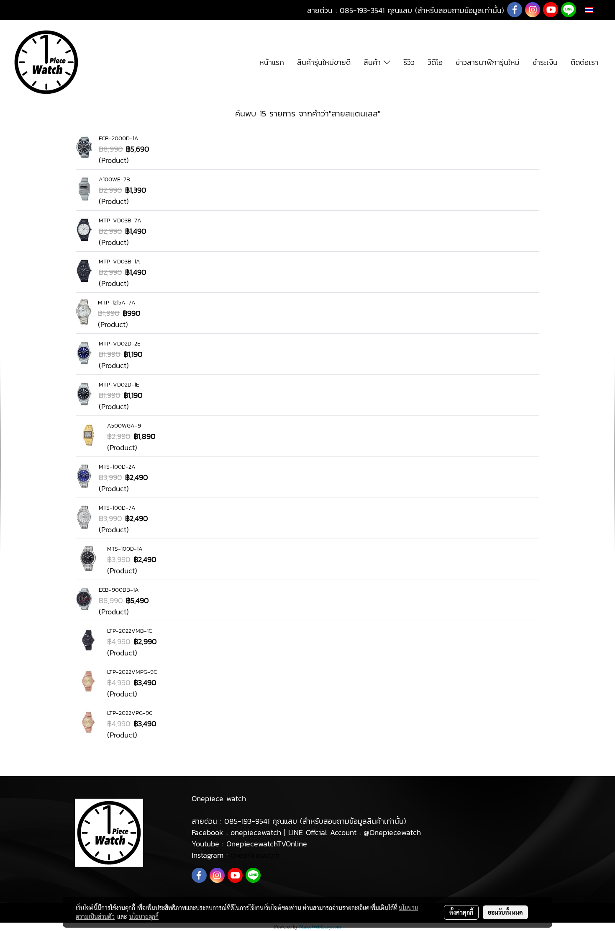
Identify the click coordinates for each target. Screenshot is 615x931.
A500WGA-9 (124, 425)
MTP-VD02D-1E (119, 384)
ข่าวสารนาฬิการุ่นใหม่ (488, 62)
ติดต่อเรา (584, 62)
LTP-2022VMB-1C (129, 631)
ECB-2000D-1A (118, 138)
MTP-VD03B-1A (119, 261)
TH (597, 9)
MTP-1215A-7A (117, 302)
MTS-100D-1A (125, 548)
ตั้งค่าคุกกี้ (461, 912)
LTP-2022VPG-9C (129, 713)
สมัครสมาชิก (65, 10)
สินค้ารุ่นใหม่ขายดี (324, 62)
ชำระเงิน (545, 62)
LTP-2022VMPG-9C (132, 672)
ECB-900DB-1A (119, 589)
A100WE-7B (114, 179)
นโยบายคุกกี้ (144, 916)
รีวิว (409, 62)
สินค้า (374, 62)
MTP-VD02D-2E (120, 343)
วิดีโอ (435, 62)
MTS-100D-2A (117, 466)
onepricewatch (255, 855)
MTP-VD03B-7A (120, 220)
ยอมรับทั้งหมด (505, 912)
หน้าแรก (271, 62)
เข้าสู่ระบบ (23, 10)
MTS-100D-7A (117, 507)
